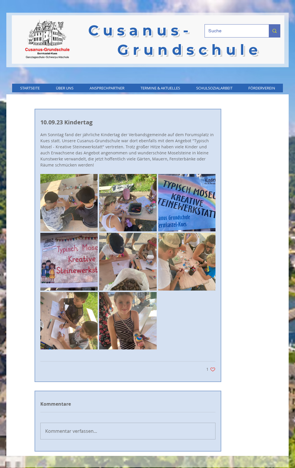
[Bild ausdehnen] (69, 202)
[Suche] (274, 31)
